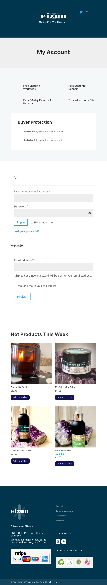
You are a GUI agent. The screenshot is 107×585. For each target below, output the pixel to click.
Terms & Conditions (64, 511)
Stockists (60, 521)
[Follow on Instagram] (58, 541)
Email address (29, 260)
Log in (21, 222)
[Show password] (89, 213)
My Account (61, 516)
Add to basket (20, 397)
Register (22, 296)
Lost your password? (26, 231)
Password (26, 206)
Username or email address (37, 191)
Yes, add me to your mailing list (36, 285)
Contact (59, 506)
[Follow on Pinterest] (63, 541)
